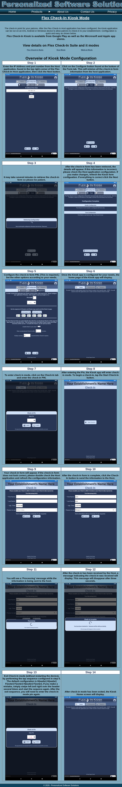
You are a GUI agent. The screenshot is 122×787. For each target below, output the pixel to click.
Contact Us (87, 11)
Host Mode (61, 50)
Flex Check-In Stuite (35, 50)
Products (36, 11)
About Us (63, 11)
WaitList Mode (87, 50)
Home (12, 11)
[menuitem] (12, 11)
